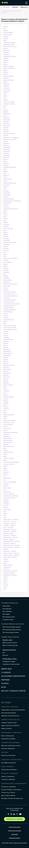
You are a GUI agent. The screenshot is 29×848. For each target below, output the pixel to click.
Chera (5, 217)
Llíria (4, 323)
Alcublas (5, 60)
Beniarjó (5, 127)
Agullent (5, 30)
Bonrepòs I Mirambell (9, 167)
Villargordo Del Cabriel (10, 575)
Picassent (6, 409)
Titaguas (5, 502)
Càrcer (5, 187)
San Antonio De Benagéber (11, 462)
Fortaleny (6, 260)
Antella (5, 100)
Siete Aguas (6, 478)
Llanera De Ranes (8, 319)
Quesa (5, 430)
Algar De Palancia (8, 76)
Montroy (5, 375)
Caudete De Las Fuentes (10, 209)
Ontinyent (6, 391)
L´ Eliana (5, 316)
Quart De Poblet (8, 424)
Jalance (5, 288)
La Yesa (5, 314)
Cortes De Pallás (8, 228)
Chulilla (5, 222)
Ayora (5, 106)
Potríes (5, 416)
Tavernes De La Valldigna (10, 496)
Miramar (5, 361)
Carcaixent (6, 185)
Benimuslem (7, 147)
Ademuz (5, 26)
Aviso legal (14, 834)
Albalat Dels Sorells (9, 44)
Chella (5, 213)
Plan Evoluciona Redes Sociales (11, 629)
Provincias (15, 7)
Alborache (6, 50)
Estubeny (6, 250)
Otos (4, 393)
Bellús (5, 116)
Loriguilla (6, 337)
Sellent (5, 470)
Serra (4, 476)
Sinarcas (5, 484)
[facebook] (8, 814)
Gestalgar (6, 272)
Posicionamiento (9, 650)
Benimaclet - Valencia (10, 531)
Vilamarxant (7, 567)
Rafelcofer (6, 434)
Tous (4, 511)
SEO (3, 652)
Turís (4, 515)
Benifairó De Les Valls (9, 139)
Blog (3, 687)
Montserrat (6, 377)
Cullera (5, 232)
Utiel (4, 517)
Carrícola (6, 191)
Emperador (6, 244)
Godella (5, 276)
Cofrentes (6, 224)
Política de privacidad (14, 831)
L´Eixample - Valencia (9, 521)
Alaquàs (5, 36)
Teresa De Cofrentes (9, 498)
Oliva (4, 387)
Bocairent (6, 163)
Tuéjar (5, 513)
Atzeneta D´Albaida (9, 104)
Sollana (5, 486)
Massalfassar (7, 351)
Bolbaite (5, 165)
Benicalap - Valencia (9, 543)
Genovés (5, 270)
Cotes (5, 230)
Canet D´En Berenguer (9, 183)
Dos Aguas (6, 238)
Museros (5, 379)
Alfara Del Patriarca (9, 68)
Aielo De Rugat (7, 34)
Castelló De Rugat (8, 199)
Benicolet (6, 131)
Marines (5, 347)
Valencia (5, 549)
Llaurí (5, 321)
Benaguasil (6, 120)
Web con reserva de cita (9, 642)
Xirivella (5, 585)
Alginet (5, 82)
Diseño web (7, 640)
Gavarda (5, 268)
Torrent (5, 508)
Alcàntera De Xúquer (9, 56)
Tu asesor (5, 672)
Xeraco (5, 581)
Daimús (5, 234)
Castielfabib (7, 203)
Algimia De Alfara (8, 80)
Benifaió (5, 135)
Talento (5, 683)
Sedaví (5, 466)
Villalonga (6, 569)
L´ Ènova (5, 317)
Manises (5, 343)
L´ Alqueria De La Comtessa (11, 304)
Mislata (5, 363)
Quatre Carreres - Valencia (11, 547)
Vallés (5, 563)
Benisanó (6, 153)
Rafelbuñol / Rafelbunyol (10, 432)
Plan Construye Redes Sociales (11, 627)
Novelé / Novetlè (8, 385)
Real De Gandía (7, 440)
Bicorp (5, 161)
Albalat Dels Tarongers (10, 46)
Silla (4, 480)
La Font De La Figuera (9, 292)
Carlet (5, 189)
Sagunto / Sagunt (8, 458)
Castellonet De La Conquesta (12, 201)
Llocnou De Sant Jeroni (10, 329)
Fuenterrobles (7, 262)
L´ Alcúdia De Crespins (10, 300)
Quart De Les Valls (8, 422)
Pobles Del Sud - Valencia (11, 519)
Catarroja (6, 207)
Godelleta (6, 278)
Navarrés (6, 383)
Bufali (5, 169)
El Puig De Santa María (10, 242)
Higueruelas (6, 286)
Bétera (5, 159)
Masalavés (6, 349)
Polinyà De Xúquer (8, 414)
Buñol (5, 173)
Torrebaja (6, 504)
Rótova (5, 454)
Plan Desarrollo (6, 609)
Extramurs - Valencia (9, 535)
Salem (5, 460)
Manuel (5, 345)
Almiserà (6, 86)
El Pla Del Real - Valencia (10, 537)
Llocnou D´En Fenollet (9, 327)
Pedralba (6, 403)
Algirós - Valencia (8, 533)
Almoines (6, 88)
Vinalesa (5, 577)
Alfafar (5, 64)
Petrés (5, 405)
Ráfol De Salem (7, 438)
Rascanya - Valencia (9, 523)
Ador (4, 28)
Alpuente (6, 92)
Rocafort (5, 450)
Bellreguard (6, 114)
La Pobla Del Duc (8, 308)
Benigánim (6, 143)
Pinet (4, 413)
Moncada (6, 367)
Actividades (6, 7)
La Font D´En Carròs (9, 294)
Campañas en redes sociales (10, 664)
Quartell (5, 426)
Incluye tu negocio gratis (13, 691)
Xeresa (5, 583)
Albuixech (6, 54)
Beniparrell (6, 149)
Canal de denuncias (14, 827)
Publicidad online (9, 659)
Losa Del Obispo (8, 339)
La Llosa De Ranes (8, 302)
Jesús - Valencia (8, 527)
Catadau (5, 205)
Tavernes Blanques (8, 494)
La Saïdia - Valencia (9, 525)
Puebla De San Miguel (9, 420)
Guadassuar (6, 282)
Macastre (6, 341)
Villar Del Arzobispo (9, 573)
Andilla (5, 96)
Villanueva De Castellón (10, 571)
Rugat (5, 456)
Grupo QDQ (6, 669)
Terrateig (6, 500)
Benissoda (6, 155)
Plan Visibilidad (7, 611)
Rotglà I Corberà (8, 452)
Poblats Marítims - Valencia (11, 541)
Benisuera (6, 157)
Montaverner (7, 369)
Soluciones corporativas (13, 676)
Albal (4, 40)
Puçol (5, 418)
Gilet (4, 274)
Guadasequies (7, 280)
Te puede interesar (8, 619)
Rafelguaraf (6, 436)
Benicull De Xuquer (9, 133)
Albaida (5, 38)
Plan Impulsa (6, 606)
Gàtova (5, 266)
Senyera (5, 474)
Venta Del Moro (7, 565)
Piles (4, 411)
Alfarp (5, 70)
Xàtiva (5, 579)
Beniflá (5, 141)
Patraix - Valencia (8, 539)
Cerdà (5, 211)
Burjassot (6, 175)
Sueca (5, 490)
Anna (4, 98)
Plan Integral (6, 614)
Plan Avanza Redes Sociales (10, 632)
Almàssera (6, 84)
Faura (5, 252)
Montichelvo (7, 373)
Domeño (5, 236)
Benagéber (6, 118)
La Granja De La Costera (10, 296)
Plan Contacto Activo (8, 617)
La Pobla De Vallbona (9, 310)
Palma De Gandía (8, 397)
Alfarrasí (5, 72)
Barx (4, 108)
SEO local (5, 655)
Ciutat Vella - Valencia (10, 557)
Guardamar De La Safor (10, 284)
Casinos (5, 197)
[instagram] (11, 814)
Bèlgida (5, 112)
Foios (4, 256)
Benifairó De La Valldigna (10, 137)
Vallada (5, 559)
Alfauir (5, 74)
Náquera (5, 381)
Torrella (5, 506)
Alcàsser (5, 58)
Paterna (5, 401)
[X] (17, 814)
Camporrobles (7, 179)
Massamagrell (7, 353)
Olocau (5, 389)
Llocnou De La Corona (9, 325)
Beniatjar (6, 129)
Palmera (5, 399)
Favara (5, 254)
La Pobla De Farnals (9, 306)
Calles (5, 177)
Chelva (5, 215)
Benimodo (6, 145)
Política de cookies (14, 838)
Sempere (6, 472)
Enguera (5, 246)
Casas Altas (6, 193)
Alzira (5, 94)
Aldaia (5, 62)
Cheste (5, 219)
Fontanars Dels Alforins (10, 258)
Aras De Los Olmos (8, 102)
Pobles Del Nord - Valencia (11, 555)
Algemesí (6, 78)
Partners (5, 680)
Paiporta (5, 395)
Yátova (5, 587)
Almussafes (6, 90)
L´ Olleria (5, 335)
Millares (5, 359)
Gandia (5, 264)
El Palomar (6, 240)
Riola (4, 448)
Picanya (5, 407)
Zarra (4, 589)
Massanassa (7, 355)
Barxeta (5, 110)
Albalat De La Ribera (9, 42)
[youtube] (20, 815)
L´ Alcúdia (6, 298)
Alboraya (6, 52)
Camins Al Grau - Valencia (11, 553)
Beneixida (6, 123)
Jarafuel (5, 290)
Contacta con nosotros (14, 819)
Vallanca (5, 561)
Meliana (5, 357)
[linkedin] (14, 814)
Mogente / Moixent (9, 365)
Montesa (5, 371)
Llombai (5, 331)
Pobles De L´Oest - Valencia (11, 545)
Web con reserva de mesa (10, 645)
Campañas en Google (8, 661)
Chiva (5, 220)
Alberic (5, 48)
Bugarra (5, 171)
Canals (5, 181)
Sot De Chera (7, 488)
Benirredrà (6, 151)
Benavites (6, 122)
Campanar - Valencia (9, 529)
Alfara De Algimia (8, 66)
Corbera (5, 226)
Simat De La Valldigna (9, 482)
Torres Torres (7, 510)
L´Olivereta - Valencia (9, 551)
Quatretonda (7, 428)
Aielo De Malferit (8, 32)
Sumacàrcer (6, 492)
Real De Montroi (8, 442)
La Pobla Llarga (7, 312)
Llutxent (5, 333)
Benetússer (6, 125)
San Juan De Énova (8, 464)
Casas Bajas (6, 195)
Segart (5, 468)
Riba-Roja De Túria (8, 446)
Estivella (5, 248)
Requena (5, 444)
